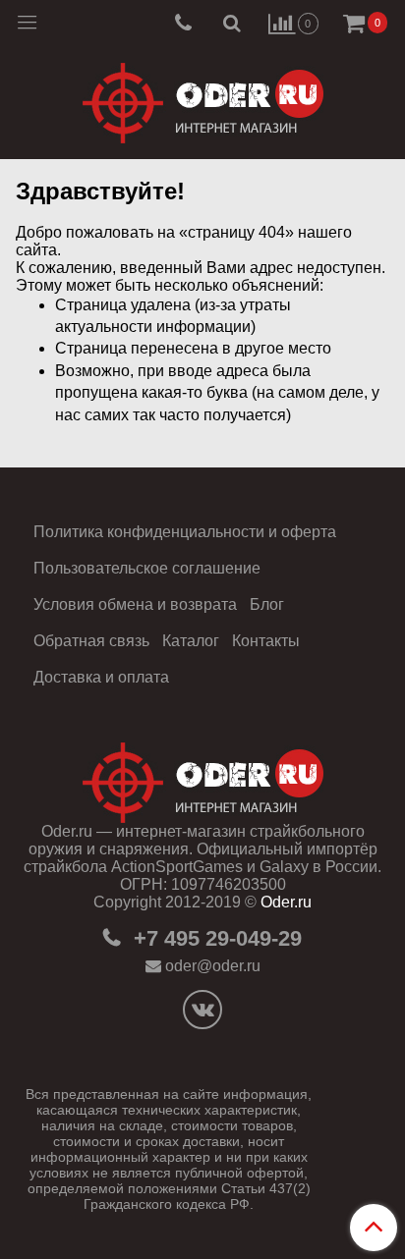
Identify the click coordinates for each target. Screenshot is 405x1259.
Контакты (266, 640)
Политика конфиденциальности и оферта (184, 531)
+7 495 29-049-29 (215, 938)
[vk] (202, 1009)
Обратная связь (91, 640)
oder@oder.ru (212, 966)
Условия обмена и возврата (135, 604)
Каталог (190, 640)
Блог (267, 604)
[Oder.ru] (203, 99)
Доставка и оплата (101, 677)
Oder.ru (286, 902)
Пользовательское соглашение (146, 568)
